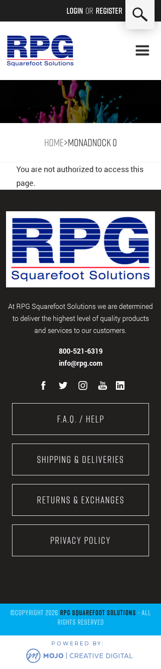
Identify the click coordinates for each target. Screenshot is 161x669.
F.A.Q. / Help (80, 419)
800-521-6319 (81, 350)
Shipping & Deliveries (80, 459)
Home (54, 142)
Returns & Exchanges (81, 499)
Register (109, 11)
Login (75, 11)
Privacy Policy (80, 540)
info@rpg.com (81, 362)
